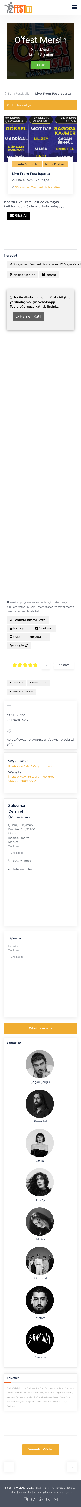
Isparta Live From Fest (22, 691)
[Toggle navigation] (74, 7)
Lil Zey (40, 1200)
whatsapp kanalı (42, 1492)
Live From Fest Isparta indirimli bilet (28, 1393)
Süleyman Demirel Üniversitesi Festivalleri (43, 1402)
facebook (45, 628)
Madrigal (40, 1278)
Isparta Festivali (39, 683)
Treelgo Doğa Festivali (9, 1467)
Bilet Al (20, 216)
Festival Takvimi (13, 1388)
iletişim (71, 1487)
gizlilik (46, 1487)
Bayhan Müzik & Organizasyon (31, 766)
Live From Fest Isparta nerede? (20, 1397)
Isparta (50, 275)
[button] (40, 1449)
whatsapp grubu (63, 1492)
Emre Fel (40, 1121)
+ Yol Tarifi (15, 853)
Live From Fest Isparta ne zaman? (58, 1393)
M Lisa (40, 1239)
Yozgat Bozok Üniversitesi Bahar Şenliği (72, 1467)
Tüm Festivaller (19, 93)
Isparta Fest (17, 683)
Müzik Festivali (55, 164)
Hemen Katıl (30, 316)
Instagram (20, 628)
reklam (13, 1492)
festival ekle (24, 1492)
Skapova (41, 1357)
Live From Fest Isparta (45, 1388)
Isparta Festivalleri (27, 164)
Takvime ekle (38, 1028)
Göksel (40, 1160)
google (19, 645)
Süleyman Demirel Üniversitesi (38, 187)
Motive (40, 1318)
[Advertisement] (40, 381)
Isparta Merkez (23, 275)
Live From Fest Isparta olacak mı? (47, 1397)
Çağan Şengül (40, 1082)
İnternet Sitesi (23, 869)
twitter (18, 637)
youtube (40, 637)
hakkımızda (58, 1487)
